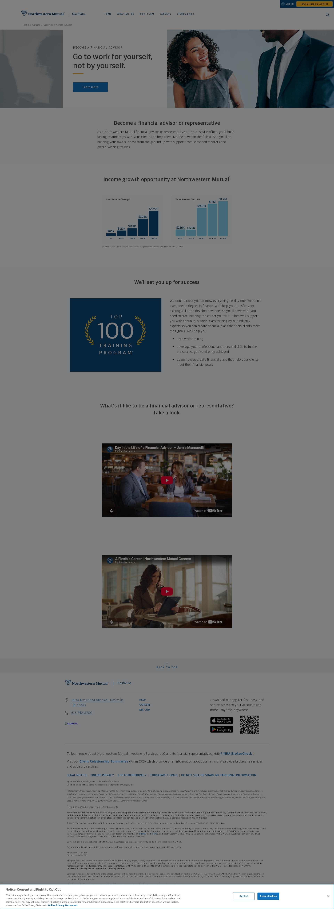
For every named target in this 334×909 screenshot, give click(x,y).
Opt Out (243, 896)
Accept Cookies (268, 896)
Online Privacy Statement (63, 905)
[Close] (328, 896)
